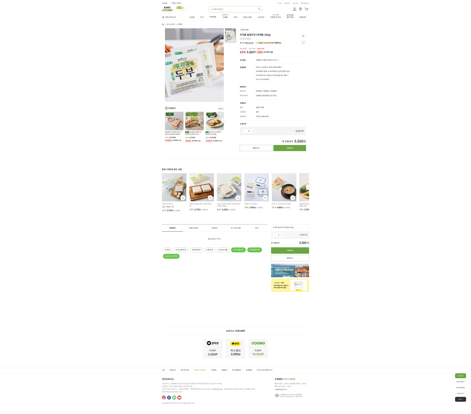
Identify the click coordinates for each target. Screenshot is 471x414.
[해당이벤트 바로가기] (213, 340)
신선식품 (224, 250)
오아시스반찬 (171, 256)
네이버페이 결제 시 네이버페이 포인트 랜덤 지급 (272, 71)
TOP (459, 399)
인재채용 (249, 370)
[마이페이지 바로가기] (294, 9)
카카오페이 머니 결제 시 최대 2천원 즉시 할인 (271, 75)
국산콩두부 (181, 250)
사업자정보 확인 (217, 389)
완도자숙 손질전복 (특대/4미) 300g (213, 133)
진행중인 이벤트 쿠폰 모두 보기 (266, 60)
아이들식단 (239, 250)
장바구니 (256, 148)
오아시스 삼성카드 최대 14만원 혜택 (268, 67)
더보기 (220, 109)
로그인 (280, 3)
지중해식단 (255, 250)
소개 (163, 370)
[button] (223, 120)
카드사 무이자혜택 (262, 79)
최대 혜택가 (264, 52)
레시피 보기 (460, 393)
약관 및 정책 (185, 370)
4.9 (247, 43)
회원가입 (287, 3)
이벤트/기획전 (176, 3)
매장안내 (173, 370)
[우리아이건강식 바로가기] (182, 9)
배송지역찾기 (461, 382)
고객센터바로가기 (280, 390)
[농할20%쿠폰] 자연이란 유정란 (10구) (193, 133)
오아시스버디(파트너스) (264, 370)
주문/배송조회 (304, 3)
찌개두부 (197, 250)
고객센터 (164, 3)
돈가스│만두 (171, 24)
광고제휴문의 (236, 370)
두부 (168, 250)
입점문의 (224, 370)
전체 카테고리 (170, 17)
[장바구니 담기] (182, 197)
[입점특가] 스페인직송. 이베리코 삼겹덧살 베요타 (173, 133)
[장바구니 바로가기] (306, 9)
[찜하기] (303, 42)
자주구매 (295, 3)
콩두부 (210, 250)
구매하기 (289, 148)
